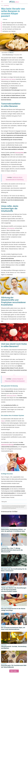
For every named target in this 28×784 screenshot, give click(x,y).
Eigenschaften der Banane (8, 79)
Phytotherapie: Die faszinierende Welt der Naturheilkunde (13, 666)
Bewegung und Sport (6, 567)
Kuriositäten (4, 546)
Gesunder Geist (5, 527)
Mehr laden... (14, 671)
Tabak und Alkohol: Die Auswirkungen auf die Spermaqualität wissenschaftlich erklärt (13, 589)
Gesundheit (4, 663)
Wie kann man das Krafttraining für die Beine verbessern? (14, 570)
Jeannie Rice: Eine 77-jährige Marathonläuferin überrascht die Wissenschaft (12, 550)
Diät (2, 5)
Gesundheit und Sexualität (7, 586)
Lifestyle (3, 626)
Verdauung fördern (11, 395)
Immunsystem (19, 152)
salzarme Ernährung (7, 444)
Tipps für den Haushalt (6, 607)
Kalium (3, 421)
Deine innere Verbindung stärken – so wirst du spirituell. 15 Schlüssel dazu (13, 530)
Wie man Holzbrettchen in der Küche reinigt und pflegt (13, 609)
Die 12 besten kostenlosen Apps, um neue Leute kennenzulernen (13, 628)
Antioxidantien (11, 228)
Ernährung (6, 5)
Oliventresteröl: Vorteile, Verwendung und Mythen (13, 647)
